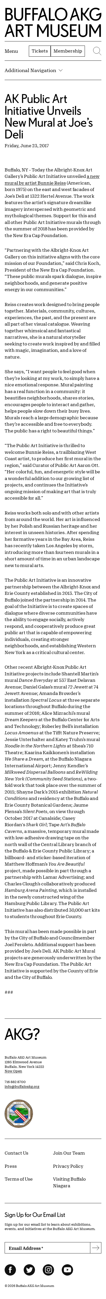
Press (11, 1166)
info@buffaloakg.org (22, 1086)
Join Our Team (69, 1152)
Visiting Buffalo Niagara (69, 1182)
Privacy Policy (68, 1166)
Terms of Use (19, 1178)
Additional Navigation (30, 70)
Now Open (13, 1071)
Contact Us (16, 1152)
